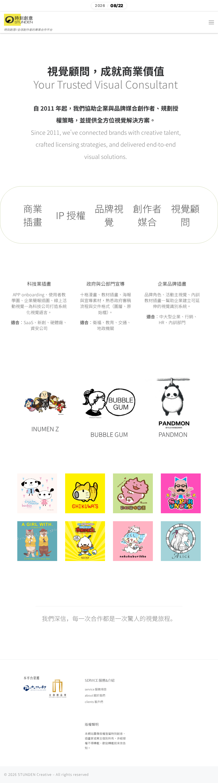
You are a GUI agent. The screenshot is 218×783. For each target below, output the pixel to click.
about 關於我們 (95, 695)
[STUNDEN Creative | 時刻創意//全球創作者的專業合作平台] (19, 19)
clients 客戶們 (94, 701)
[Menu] (211, 22)
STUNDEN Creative (35, 774)
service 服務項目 (96, 689)
